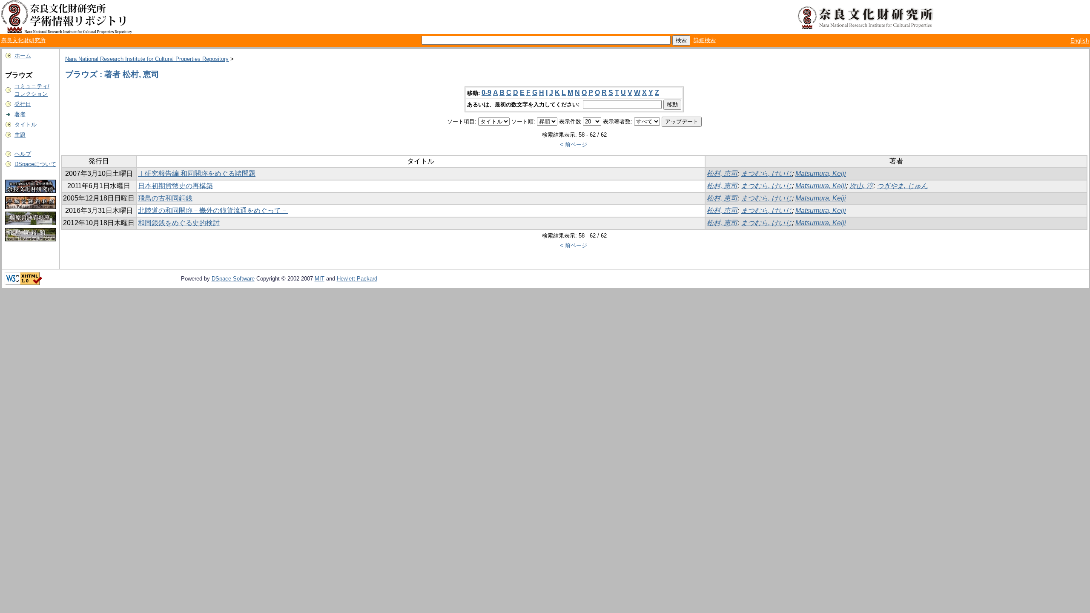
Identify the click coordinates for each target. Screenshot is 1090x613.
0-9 (486, 92)
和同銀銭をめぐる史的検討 (179, 222)
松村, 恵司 (722, 173)
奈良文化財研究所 (23, 40)
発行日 (22, 104)
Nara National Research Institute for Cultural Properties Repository (147, 59)
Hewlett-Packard (357, 278)
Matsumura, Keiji (820, 173)
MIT (319, 278)
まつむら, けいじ (766, 173)
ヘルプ (22, 154)
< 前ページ (573, 144)
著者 (20, 114)
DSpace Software (233, 278)
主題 (20, 135)
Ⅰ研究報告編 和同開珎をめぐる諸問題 (196, 173)
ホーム (22, 55)
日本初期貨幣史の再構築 (175, 185)
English (1079, 40)
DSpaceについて (35, 164)
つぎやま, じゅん (902, 185)
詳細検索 (705, 40)
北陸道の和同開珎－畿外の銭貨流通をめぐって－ (213, 210)
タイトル (25, 124)
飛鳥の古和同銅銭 (165, 198)
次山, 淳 (861, 185)
